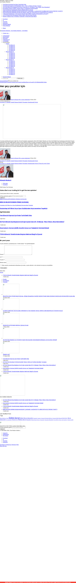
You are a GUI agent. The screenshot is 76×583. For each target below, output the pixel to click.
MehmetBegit (28, 419)
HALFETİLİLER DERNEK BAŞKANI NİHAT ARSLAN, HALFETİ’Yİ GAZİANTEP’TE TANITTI (28, 12)
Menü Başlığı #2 (10, 51)
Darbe (7, 418)
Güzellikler (23, 82)
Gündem (5, 41)
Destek (6, 81)
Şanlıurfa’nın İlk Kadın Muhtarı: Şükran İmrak (15, 325)
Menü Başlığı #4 (10, 67)
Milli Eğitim (44, 82)
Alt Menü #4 (12, 49)
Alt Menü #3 (12, 47)
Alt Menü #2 (12, 46)
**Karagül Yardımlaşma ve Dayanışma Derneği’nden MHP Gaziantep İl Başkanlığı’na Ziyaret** (25, 13)
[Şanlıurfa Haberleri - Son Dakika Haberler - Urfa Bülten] (14, 30)
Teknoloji (6, 39)
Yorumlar (5, 282)
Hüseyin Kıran (29, 82)
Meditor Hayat (22, 419)
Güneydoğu (18, 82)
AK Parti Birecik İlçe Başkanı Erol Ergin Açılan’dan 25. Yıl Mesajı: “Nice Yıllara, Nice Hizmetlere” (26, 7)
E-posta (2, 259)
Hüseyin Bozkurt (15, 99)
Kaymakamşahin (9, 419)
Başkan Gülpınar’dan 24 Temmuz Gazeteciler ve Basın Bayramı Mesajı (20, 16)
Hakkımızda (6, 434)
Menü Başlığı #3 (10, 59)
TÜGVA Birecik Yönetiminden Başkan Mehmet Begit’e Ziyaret (18, 9)
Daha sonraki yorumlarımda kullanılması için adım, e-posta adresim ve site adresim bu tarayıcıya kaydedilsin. (27, 265)
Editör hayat (14, 418)
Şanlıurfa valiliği (70, 419)
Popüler (5, 279)
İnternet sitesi (3, 262)
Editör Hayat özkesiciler (26, 418)
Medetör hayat (15, 419)
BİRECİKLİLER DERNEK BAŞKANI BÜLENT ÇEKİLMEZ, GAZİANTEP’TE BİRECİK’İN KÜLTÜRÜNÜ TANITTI (33, 11)
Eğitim (4, 82)
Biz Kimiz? (5, 435)
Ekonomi (6, 37)
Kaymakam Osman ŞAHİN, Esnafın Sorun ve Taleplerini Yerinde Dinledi (20, 8)
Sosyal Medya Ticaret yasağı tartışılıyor (60, 419)
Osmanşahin (42, 419)
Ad (1, 257)
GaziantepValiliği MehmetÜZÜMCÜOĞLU (60, 418)
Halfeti (7, 43)
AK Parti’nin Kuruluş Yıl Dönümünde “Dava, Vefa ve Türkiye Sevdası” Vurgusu (22, 5)
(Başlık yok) (6, 354)
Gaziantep (8, 82)
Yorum (2, 254)
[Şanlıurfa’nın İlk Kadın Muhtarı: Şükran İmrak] (11, 323)
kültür (39, 82)
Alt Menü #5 (12, 50)
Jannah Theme (8, 582)
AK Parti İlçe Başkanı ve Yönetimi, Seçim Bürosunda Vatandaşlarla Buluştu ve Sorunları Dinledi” (30, 340)
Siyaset (5, 38)
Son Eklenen (6, 280)
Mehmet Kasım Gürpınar (35, 419)
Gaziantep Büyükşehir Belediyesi (46, 418)
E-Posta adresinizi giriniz (6, 196)
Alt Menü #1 (12, 45)
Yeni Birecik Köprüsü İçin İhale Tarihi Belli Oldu (14, 4)
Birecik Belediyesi (3, 418)
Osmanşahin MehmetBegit (49, 419)
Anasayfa (6, 35)
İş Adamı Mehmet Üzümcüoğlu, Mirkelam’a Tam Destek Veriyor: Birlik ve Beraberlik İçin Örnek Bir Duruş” (33, 311)
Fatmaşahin (35, 418)
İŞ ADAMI (35, 82)
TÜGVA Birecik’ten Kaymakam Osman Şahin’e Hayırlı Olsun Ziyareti (19, 15)
